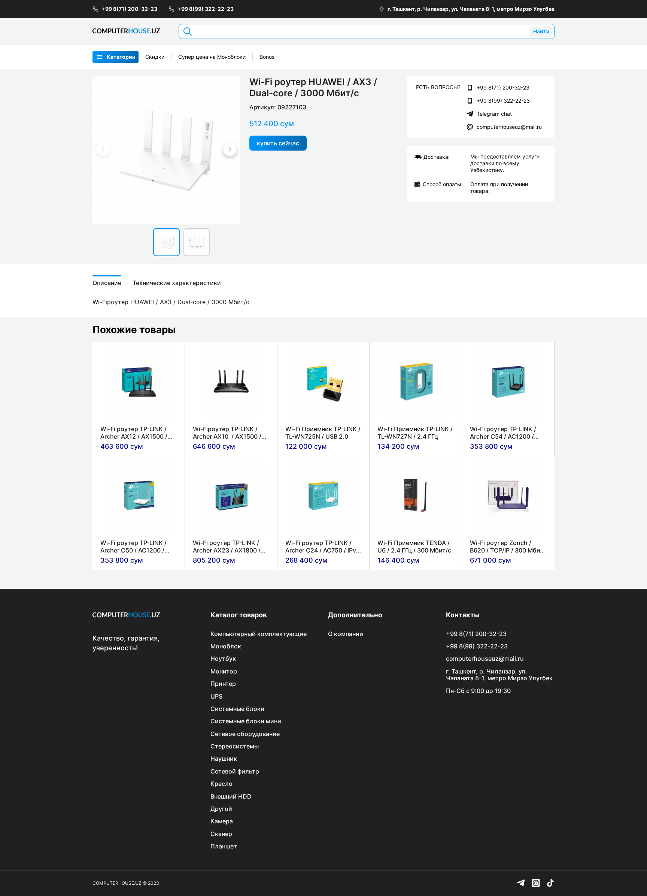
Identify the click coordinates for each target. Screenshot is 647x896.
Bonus (266, 57)
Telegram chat (494, 114)
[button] (230, 149)
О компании (345, 633)
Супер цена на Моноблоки (212, 57)
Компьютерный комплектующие (258, 633)
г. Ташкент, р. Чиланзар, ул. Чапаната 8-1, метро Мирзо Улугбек (471, 9)
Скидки (154, 57)
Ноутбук (223, 658)
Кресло (221, 783)
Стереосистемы (234, 746)
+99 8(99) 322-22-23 (205, 9)
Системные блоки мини (245, 721)
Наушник (223, 758)
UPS (216, 696)
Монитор (223, 671)
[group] (166, 150)
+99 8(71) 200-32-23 (129, 9)
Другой (221, 808)
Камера (221, 821)
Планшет (223, 846)
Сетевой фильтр (234, 771)
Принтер (223, 683)
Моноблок (225, 646)
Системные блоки (237, 708)
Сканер (221, 833)
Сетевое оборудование (245, 733)
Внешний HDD (231, 796)
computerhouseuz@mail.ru (509, 127)
